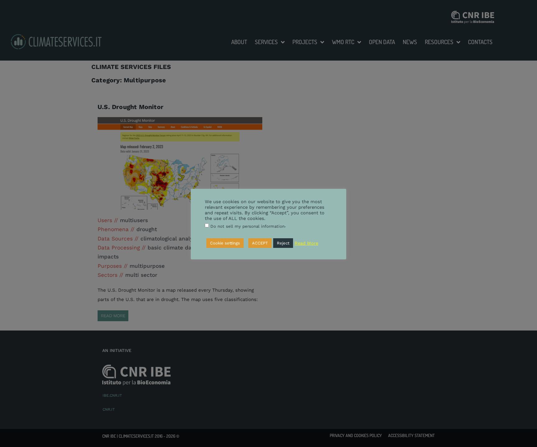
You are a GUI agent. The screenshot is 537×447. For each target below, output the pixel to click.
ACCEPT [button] (260, 243)
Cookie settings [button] (225, 243)
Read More (306, 243)
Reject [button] (283, 243)
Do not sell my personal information (247, 226)
